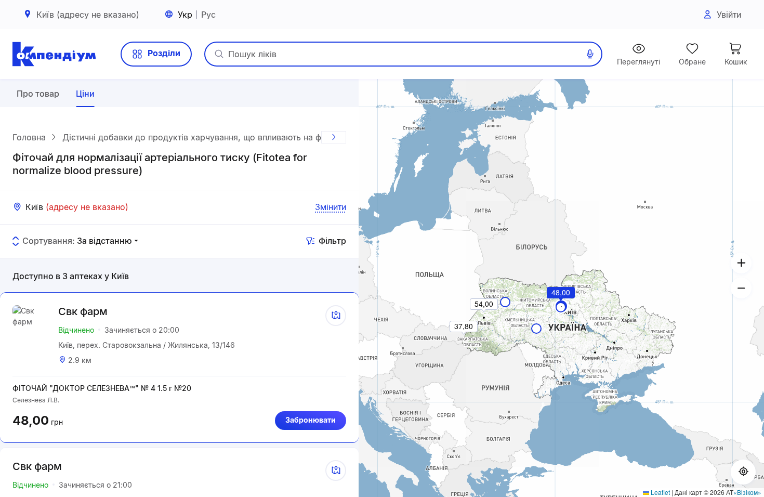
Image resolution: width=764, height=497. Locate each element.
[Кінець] (333, 137)
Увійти (729, 14)
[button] (561, 306)
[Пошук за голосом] (589, 54)
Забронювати (310, 419)
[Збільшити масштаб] (741, 263)
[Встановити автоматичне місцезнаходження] (743, 472)
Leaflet (659, 492)
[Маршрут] (335, 315)
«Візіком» (747, 492)
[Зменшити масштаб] (741, 288)
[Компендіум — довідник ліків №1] (54, 54)
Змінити (330, 207)
